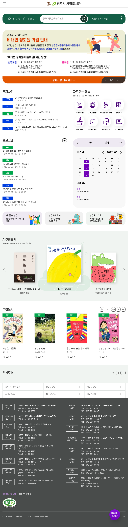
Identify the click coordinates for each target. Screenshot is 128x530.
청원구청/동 (51, 394)
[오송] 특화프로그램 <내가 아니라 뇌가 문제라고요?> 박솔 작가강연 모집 (42, 127)
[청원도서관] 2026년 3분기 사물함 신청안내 (32, 112)
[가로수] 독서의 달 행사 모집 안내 (28, 98)
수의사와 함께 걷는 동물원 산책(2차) (17, 151)
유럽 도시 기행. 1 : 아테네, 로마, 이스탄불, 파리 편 (25, 289)
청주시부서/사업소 (12, 387)
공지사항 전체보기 (67, 92)
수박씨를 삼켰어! (103, 289)
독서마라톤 (80, 113)
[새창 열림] (9, 508)
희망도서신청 (93, 129)
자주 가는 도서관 (115, 514)
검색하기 (83, 18)
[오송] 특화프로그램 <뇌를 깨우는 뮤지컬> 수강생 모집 (36, 120)
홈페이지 (31, 19)
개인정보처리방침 (9, 494)
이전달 (104, 152)
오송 (107, 142)
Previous (121, 16)
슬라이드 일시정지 (121, 18)
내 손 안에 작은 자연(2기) (12, 177)
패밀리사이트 (92, 394)
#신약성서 (96, 21)
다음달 (120, 152)
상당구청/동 (51, 387)
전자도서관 (119, 129)
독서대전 (79, 129)
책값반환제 (106, 129)
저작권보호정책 (25, 494)
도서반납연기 (93, 113)
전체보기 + (64, 140)
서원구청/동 (92, 387)
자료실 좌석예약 (106, 113)
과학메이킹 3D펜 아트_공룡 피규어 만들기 (19, 202)
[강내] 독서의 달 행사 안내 (25, 105)
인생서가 (119, 113)
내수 (91, 142)
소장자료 (16, 19)
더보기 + (123, 309)
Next (121, 21)
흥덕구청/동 (10, 394)
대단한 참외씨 (64, 289)
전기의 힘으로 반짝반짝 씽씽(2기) (15, 164)
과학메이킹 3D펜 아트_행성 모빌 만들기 (18, 189)
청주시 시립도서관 (63, 3)
